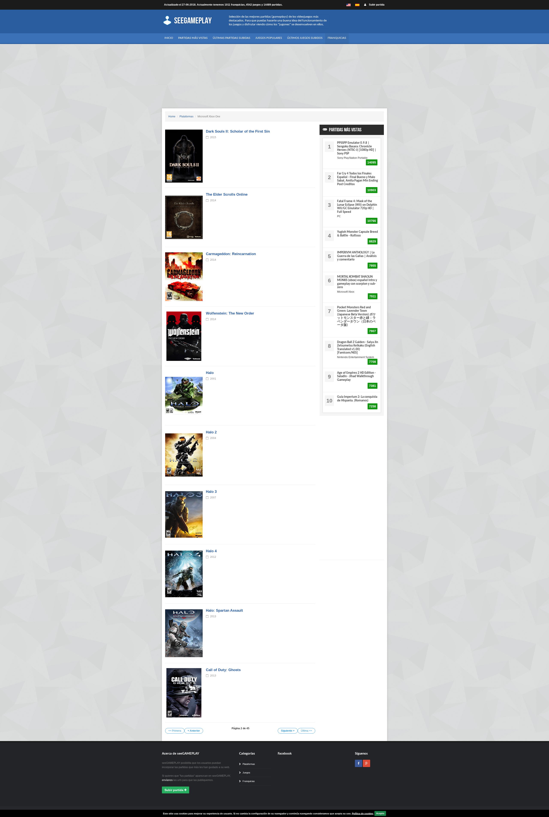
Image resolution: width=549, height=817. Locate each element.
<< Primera (174, 730)
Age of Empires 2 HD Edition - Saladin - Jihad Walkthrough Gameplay (356, 376)
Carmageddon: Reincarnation (231, 254)
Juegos (246, 772)
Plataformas (186, 116)
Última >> (306, 730)
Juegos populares (268, 38)
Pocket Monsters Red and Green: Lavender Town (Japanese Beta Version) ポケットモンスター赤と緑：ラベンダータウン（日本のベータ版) (356, 316)
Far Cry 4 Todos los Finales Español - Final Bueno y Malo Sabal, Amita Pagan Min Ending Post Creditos (357, 179)
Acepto (380, 813)
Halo (210, 373)
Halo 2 (211, 432)
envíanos (167, 780)
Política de (362, 813)
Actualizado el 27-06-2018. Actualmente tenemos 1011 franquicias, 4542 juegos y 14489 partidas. (223, 4)
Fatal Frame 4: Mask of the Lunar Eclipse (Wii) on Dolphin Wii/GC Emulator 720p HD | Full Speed (357, 207)
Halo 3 (211, 492)
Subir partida (376, 4)
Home (171, 116)
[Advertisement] (274, 76)
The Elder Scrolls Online (226, 194)
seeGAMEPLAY (192, 21)
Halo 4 (211, 551)
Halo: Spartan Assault (224, 610)
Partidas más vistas (193, 38)
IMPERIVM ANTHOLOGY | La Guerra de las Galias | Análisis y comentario (357, 256)
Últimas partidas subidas (231, 38)
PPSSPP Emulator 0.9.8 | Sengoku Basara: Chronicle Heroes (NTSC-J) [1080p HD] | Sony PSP (356, 148)
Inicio (168, 38)
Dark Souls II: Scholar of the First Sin (238, 131)
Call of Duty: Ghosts (223, 670)
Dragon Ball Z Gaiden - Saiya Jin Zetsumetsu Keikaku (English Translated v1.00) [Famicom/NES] (357, 348)
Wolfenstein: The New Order (230, 313)
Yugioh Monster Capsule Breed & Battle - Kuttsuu (357, 233)
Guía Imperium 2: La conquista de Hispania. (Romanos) (357, 398)
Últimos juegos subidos (305, 38)
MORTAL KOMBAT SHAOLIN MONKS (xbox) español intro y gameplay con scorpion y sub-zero (357, 282)
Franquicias (337, 38)
